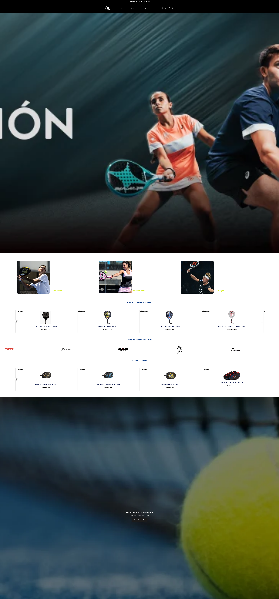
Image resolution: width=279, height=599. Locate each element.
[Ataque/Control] (115, 277)
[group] (139, 133)
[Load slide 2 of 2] (141, 254)
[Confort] (197, 277)
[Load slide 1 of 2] (138, 254)
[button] (115, 8)
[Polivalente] (33, 277)
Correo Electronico (139, 520)
